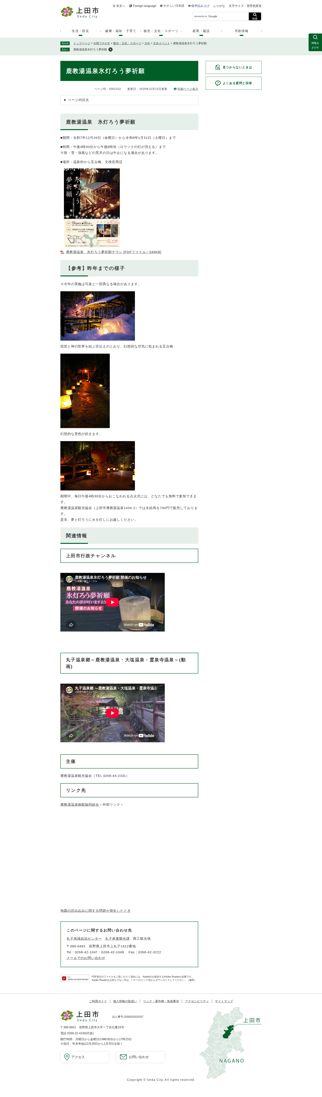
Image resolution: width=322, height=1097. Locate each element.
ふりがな (219, 5)
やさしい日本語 (173, 5)
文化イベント (161, 43)
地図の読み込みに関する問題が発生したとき (95, 911)
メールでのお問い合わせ (86, 958)
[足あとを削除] (110, 49)
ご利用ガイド (98, 1001)
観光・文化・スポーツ (127, 43)
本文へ (120, 5)
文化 (147, 43)
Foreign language (144, 5)
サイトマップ (224, 1001)
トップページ (81, 43)
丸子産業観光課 (117, 938)
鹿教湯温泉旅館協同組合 (79, 804)
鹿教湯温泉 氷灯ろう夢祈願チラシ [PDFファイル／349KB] (113, 252)
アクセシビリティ (197, 1001)
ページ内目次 (78, 100)
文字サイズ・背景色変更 (245, 5)
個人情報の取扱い (125, 1001)
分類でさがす (101, 43)
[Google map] (116, 858)
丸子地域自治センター (84, 938)
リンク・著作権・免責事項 (161, 1001)
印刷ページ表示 (188, 88)
